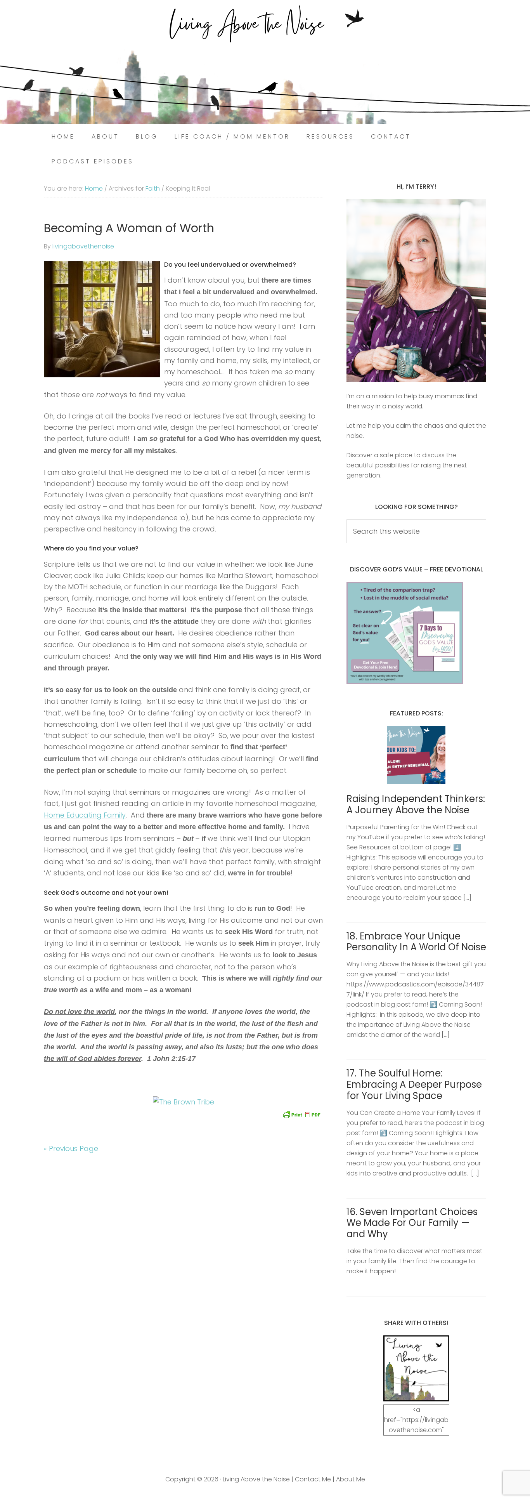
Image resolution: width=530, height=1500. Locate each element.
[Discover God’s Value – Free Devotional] (404, 681)
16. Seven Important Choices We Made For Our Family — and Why (412, 1223)
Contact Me (313, 1479)
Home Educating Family (85, 815)
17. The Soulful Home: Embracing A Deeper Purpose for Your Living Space (414, 1084)
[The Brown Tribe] (183, 1102)
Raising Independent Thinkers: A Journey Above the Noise (415, 804)
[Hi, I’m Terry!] (416, 290)
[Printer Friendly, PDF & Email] (301, 1114)
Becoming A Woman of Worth (129, 228)
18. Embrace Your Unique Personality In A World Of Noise (416, 942)
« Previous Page (71, 1148)
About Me (350, 1479)
